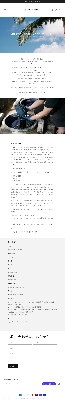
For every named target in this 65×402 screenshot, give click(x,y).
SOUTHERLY (10, 398)
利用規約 (45, 398)
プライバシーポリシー (36, 398)
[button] (5, 10)
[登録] (33, 384)
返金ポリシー (26, 398)
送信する (13, 366)
